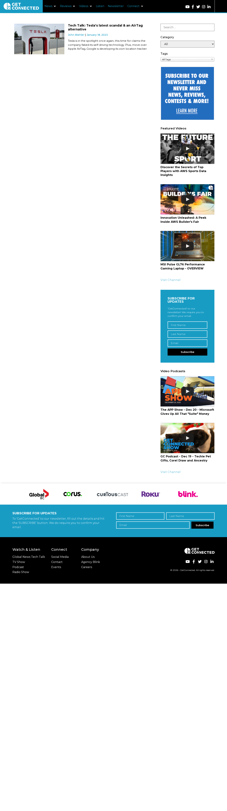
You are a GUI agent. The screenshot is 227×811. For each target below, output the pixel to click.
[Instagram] (203, 7)
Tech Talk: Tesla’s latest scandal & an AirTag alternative (105, 27)
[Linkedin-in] (209, 7)
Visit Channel (170, 280)
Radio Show (20, 572)
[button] (50, 6)
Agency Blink (90, 562)
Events (56, 567)
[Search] (187, 27)
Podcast (18, 567)
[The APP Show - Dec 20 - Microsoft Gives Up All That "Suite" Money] (187, 391)
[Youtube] (187, 7)
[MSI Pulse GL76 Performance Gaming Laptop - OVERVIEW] (187, 246)
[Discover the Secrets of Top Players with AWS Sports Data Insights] (187, 148)
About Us (88, 557)
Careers (86, 567)
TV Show (18, 562)
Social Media (60, 557)
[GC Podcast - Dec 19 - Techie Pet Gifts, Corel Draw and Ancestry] (187, 438)
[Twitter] (198, 7)
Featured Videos (173, 128)
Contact (57, 562)
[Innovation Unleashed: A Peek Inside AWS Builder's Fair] (187, 199)
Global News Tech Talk (28, 557)
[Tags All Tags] (187, 59)
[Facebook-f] (193, 7)
